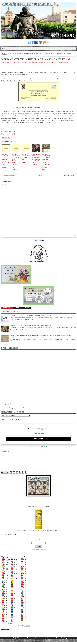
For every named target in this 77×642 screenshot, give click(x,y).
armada (9, 53)
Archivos (26, 307)
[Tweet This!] (8, 134)
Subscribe (38, 439)
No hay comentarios (62, 62)
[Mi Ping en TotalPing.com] (5, 630)
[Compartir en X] (7, 138)
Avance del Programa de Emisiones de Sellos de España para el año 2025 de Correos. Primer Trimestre (40, 336)
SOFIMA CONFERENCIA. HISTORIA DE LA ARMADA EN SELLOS (35, 59)
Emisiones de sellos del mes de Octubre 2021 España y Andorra (31, 326)
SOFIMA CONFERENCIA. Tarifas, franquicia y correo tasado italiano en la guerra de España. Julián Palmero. (46, 162)
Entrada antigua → (70, 175)
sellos (27, 53)
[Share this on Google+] (10, 134)
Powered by (34, 447)
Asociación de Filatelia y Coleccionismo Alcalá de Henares (37, 638)
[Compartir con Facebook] (9, 138)
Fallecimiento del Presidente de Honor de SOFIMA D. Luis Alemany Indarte (36, 160)
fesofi (23, 53)
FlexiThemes (30, 640)
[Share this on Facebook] (6, 134)
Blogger (66, 638)
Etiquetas (17, 307)
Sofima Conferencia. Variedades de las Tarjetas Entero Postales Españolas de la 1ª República (16, 161)
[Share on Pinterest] (13, 134)
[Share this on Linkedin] (15, 134)
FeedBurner (42, 550)
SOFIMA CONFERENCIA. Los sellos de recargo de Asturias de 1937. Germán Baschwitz (6, 160)
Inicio (40, 175)
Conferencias (16, 53)
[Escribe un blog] (5, 138)
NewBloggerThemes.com (49, 640)
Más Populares (7, 307)
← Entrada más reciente (8, 175)
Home (3, 53)
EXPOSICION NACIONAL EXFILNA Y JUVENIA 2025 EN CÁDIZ (30, 316)
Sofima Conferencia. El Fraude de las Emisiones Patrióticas (26, 158)
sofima (32, 53)
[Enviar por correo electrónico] (3, 138)
